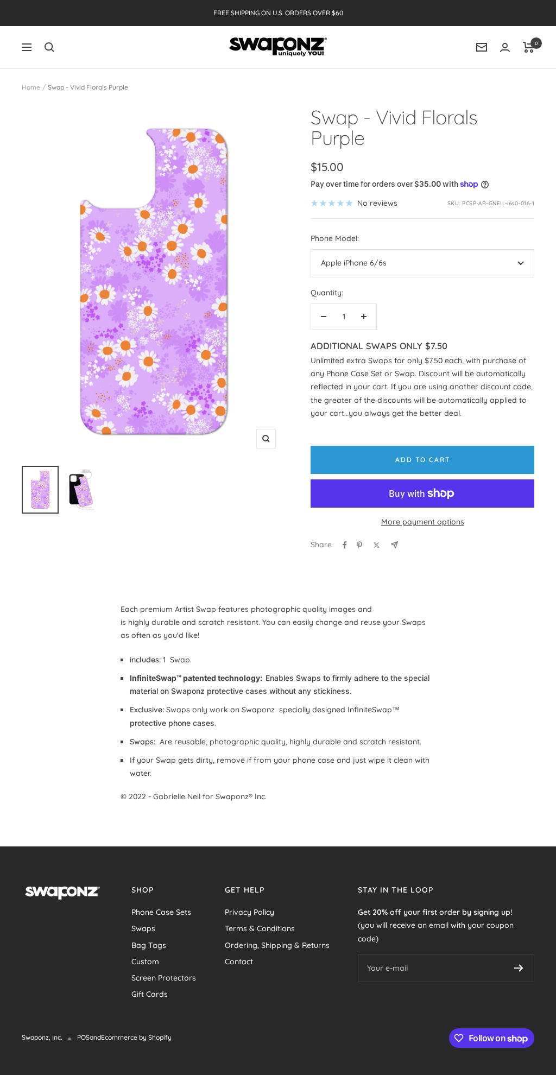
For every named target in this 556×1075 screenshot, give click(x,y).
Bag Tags (148, 945)
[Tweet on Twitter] (376, 545)
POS (83, 1037)
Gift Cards (149, 994)
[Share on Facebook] (345, 545)
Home (31, 87)
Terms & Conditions (260, 928)
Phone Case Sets (161, 912)
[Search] (49, 47)
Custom (145, 961)
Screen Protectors (163, 978)
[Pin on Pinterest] (359, 545)
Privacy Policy (249, 912)
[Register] (518, 968)
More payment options (422, 522)
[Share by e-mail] (394, 544)
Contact (239, 961)
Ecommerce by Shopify (136, 1037)
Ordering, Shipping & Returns (277, 945)
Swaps (143, 928)
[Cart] (528, 47)
